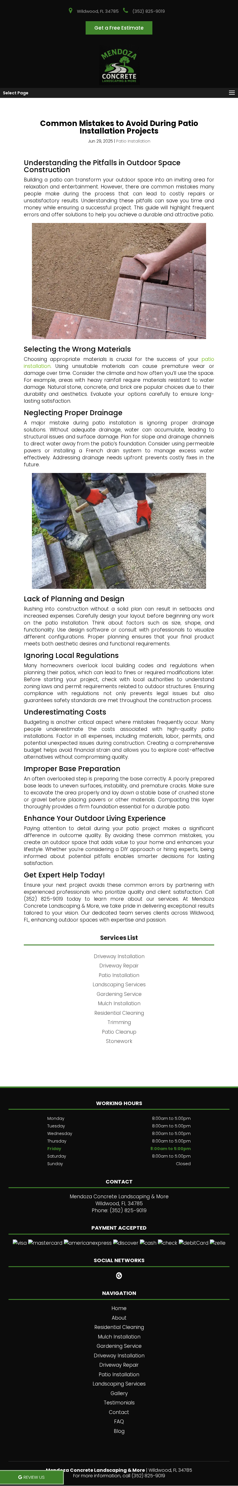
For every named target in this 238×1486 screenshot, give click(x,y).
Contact (119, 1412)
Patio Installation (133, 141)
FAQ (119, 1421)
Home (119, 1308)
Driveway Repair (119, 1364)
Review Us (34, 1477)
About (119, 1317)
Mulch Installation (119, 1336)
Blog (119, 1431)
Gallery (119, 1393)
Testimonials (119, 1402)
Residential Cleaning (119, 1327)
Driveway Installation (119, 1355)
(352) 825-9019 (148, 11)
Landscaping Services (119, 1383)
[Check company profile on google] (119, 1275)
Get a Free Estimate (119, 27)
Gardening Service (119, 1346)
